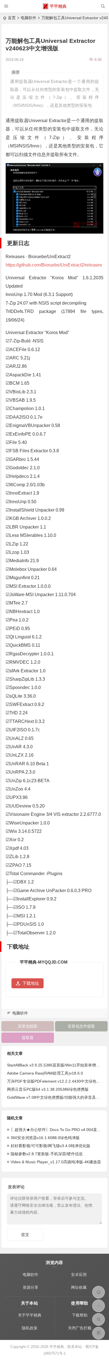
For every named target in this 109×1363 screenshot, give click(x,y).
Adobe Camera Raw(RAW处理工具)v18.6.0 (45, 1073)
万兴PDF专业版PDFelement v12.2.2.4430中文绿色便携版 (57, 1081)
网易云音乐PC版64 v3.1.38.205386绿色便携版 (48, 1089)
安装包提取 (27, 1026)
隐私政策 (29, 1328)
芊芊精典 (58, 6)
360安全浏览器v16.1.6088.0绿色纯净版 (45, 1137)
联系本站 (74, 1347)
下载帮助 (79, 1315)
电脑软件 (28, 18)
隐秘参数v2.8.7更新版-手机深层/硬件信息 (47, 1154)
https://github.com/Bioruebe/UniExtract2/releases (54, 265)
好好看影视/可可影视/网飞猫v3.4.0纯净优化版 (50, 1146)
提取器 (28, 1037)
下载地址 (30, 983)
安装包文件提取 (81, 1026)
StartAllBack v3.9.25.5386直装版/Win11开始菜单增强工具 (57, 1065)
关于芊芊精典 (29, 1315)
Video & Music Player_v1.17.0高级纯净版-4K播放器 (56, 1162)
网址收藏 (79, 1287)
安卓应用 (79, 1274)
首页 (12, 18)
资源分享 (30, 1287)
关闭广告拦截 (79, 1328)
